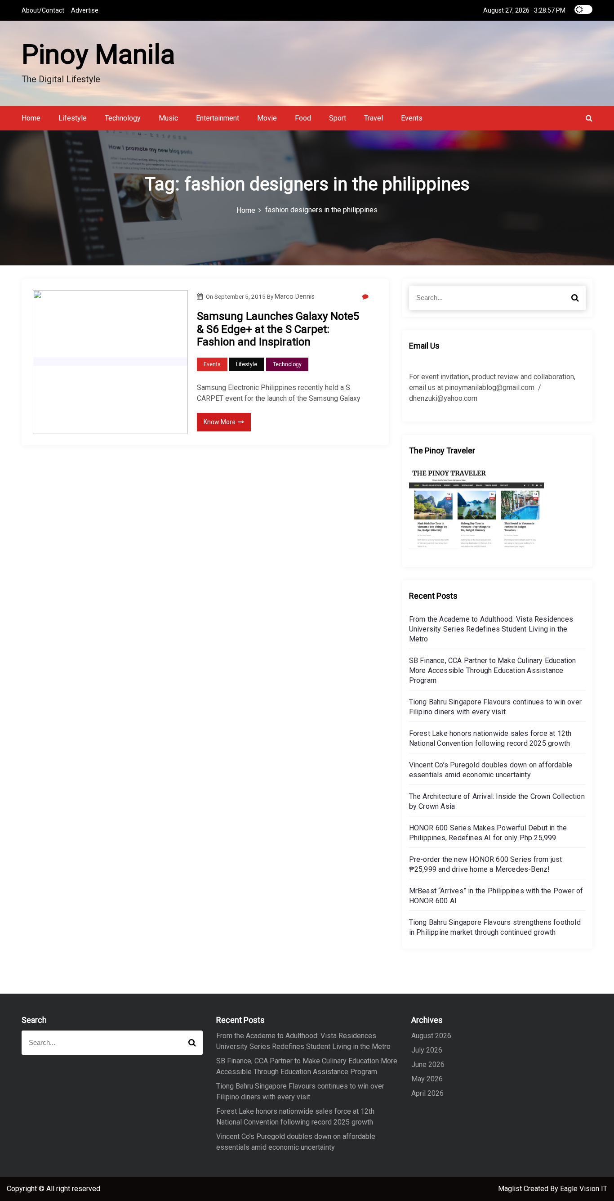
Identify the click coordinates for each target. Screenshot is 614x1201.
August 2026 (431, 1035)
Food (303, 118)
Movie (267, 118)
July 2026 (426, 1050)
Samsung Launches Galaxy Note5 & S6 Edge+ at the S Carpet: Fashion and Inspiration (278, 329)
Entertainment (217, 118)
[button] (589, 118)
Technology (123, 118)
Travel (373, 118)
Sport (337, 118)
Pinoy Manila (98, 54)
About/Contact (43, 10)
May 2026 (427, 1079)
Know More (220, 422)
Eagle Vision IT (583, 1188)
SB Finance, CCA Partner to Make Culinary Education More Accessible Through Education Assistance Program (492, 670)
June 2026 (428, 1064)
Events (412, 118)
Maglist (511, 1188)
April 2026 (427, 1093)
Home (31, 118)
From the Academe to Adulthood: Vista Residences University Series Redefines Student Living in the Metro (491, 629)
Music (168, 118)
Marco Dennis (295, 296)
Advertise (84, 10)
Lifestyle (72, 118)
